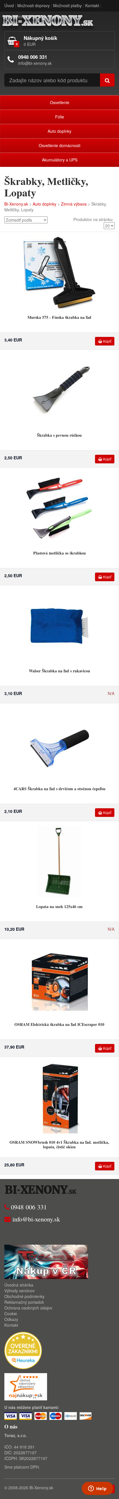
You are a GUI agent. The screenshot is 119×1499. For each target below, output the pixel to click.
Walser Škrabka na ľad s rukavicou (59, 671)
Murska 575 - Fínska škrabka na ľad (59, 317)
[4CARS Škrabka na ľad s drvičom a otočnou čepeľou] (59, 743)
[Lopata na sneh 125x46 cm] (59, 861)
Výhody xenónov (19, 1290)
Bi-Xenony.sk (16, 204)
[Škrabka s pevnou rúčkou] (59, 390)
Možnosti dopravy (33, 5)
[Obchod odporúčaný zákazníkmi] (25, 1386)
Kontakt (92, 5)
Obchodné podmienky (24, 1296)
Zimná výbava (74, 204)
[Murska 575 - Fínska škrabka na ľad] (59, 272)
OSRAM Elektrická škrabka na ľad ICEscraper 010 (59, 1024)
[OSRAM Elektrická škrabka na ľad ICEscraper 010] (59, 979)
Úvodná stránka (18, 1285)
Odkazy (11, 1319)
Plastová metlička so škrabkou (59, 553)
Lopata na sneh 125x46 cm (59, 906)
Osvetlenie (59, 102)
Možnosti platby (67, 5)
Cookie (10, 1313)
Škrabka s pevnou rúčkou (59, 435)
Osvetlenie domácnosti (59, 145)
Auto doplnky (59, 131)
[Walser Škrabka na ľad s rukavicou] (59, 626)
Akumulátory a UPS (59, 160)
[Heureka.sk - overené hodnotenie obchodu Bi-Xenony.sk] (23, 1350)
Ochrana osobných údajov (28, 1308)
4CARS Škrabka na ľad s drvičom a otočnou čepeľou (59, 789)
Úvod (9, 5)
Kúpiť (106, 341)
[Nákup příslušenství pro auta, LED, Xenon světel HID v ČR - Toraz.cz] (46, 1261)
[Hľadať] (107, 80)
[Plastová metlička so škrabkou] (59, 508)
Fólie (59, 117)
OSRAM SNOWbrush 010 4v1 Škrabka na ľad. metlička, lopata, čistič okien (59, 1144)
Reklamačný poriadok (24, 1302)
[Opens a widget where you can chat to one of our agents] (97, 1489)
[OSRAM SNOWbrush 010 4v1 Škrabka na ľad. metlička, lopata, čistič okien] (59, 1097)
